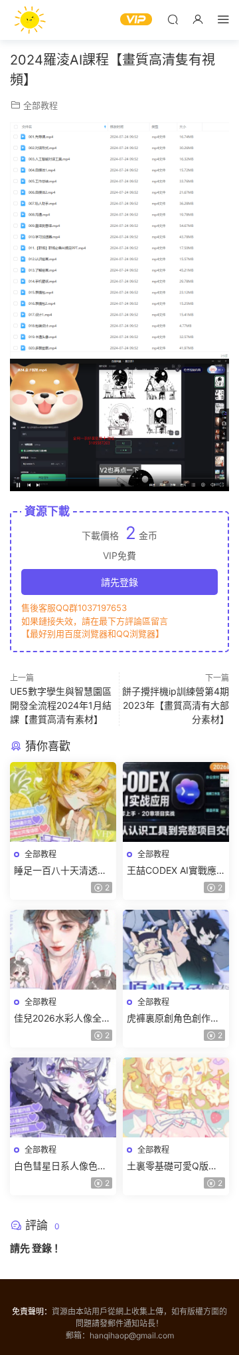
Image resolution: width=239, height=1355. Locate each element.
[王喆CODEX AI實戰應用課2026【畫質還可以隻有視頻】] (176, 802)
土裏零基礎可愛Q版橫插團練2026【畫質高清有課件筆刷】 (175, 1166)
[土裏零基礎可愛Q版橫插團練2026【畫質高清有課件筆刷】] (176, 1097)
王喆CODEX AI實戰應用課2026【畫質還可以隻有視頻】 (175, 871)
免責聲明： (32, 1311)
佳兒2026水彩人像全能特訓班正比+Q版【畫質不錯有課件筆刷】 (62, 1018)
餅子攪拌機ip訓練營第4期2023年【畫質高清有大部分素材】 (175, 705)
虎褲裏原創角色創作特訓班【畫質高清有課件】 (176, 1018)
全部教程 (40, 105)
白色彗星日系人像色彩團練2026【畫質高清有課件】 (62, 1166)
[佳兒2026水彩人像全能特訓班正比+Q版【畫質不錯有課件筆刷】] (63, 950)
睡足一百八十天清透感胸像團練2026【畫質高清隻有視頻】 (62, 871)
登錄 (42, 1248)
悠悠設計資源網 (30, 20)
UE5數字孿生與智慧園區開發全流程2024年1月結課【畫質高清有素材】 (61, 705)
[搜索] (173, 19)
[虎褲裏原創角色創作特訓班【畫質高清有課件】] (176, 950)
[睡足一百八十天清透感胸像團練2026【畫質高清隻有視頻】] (63, 802)
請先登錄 (119, 582)
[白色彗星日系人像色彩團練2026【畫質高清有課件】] (63, 1097)
